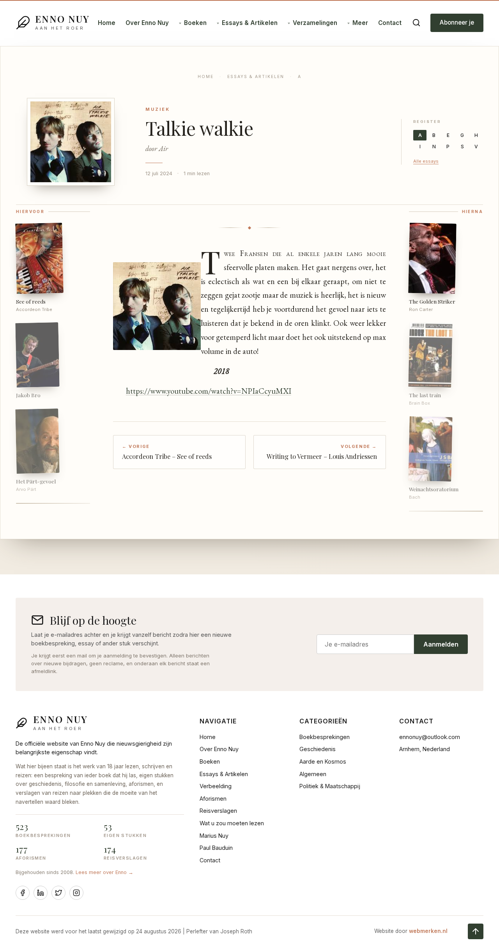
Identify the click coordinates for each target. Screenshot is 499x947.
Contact (390, 23)
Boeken (195, 23)
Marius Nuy (214, 835)
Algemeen (312, 774)
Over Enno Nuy (147, 23)
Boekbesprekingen (324, 737)
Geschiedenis (317, 749)
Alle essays (426, 161)
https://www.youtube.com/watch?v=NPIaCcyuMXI (208, 391)
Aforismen (213, 798)
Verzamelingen (315, 23)
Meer (360, 23)
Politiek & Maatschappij (329, 786)
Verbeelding (216, 786)
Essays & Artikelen (250, 23)
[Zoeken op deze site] (416, 22)
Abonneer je (457, 22)
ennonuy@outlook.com (429, 737)
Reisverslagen (218, 810)
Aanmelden (440, 644)
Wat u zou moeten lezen (232, 823)
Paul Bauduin (216, 847)
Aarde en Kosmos (322, 761)
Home (106, 23)
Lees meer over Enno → (104, 872)
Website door (411, 931)
